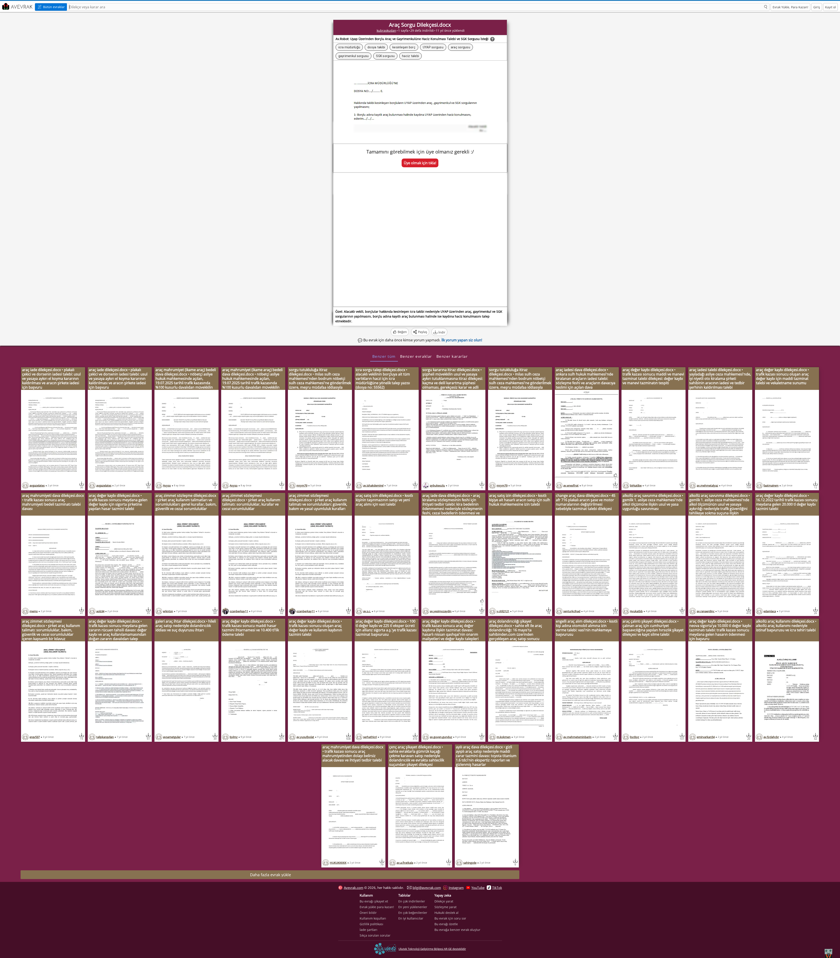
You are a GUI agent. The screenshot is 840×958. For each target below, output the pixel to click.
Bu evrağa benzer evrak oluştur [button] (457, 930)
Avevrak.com (353, 887)
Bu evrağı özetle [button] (446, 924)
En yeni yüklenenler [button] (412, 907)
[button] (766, 7)
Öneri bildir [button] (368, 913)
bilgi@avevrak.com (427, 887)
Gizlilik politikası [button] (371, 924)
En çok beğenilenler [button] (412, 913)
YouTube (478, 887)
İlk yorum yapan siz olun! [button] (461, 340)
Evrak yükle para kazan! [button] (377, 907)
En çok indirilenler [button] (411, 901)
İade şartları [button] (368, 930)
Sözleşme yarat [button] (445, 907)
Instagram (456, 887)
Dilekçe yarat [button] (443, 901)
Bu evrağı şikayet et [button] (374, 901)
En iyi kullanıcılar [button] (410, 918)
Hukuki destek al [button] (446, 913)
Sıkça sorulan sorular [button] (375, 935)
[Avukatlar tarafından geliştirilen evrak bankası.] (17, 6)
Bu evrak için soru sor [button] (450, 918)
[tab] (384, 356)
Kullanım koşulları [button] (373, 918)
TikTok (497, 887)
